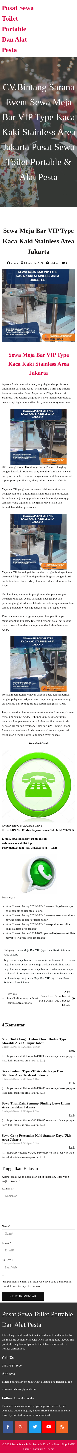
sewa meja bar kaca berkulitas (47, 964)
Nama (6, 1226)
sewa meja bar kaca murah (46, 973)
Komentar (7, 1188)
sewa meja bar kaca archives (52, 959)
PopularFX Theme (43, 1448)
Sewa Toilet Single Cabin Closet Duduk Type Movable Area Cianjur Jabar (34, 1041)
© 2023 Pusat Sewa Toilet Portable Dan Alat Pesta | (32, 1444)
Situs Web (7, 1260)
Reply (72, 1050)
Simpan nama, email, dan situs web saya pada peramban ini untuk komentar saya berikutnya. (37, 1284)
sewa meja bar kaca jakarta (44, 968)
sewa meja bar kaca (23, 959)
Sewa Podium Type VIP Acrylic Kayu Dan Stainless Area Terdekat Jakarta (32, 1073)
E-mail (6, 1242)
